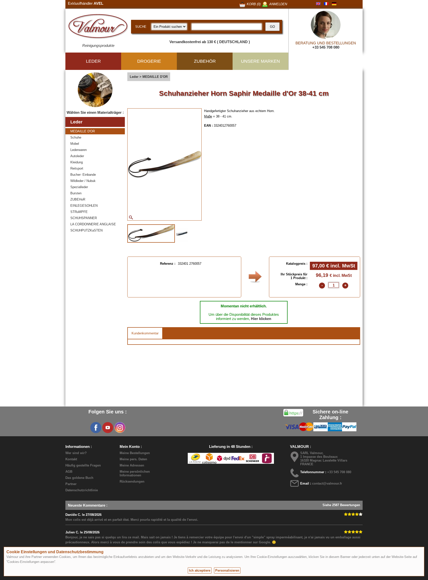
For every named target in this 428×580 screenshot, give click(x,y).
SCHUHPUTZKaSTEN (86, 230)
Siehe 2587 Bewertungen (341, 505)
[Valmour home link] (98, 27)
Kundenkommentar (145, 333)
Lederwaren (78, 150)
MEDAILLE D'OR (82, 131)
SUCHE (140, 27)
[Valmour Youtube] (108, 428)
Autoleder (77, 156)
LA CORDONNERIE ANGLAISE (93, 224)
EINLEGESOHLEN (84, 205)
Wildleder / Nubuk (83, 181)
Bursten (75, 193)
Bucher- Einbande (83, 174)
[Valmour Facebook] (96, 428)
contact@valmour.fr (327, 483)
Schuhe (75, 137)
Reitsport (76, 168)
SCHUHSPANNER (83, 218)
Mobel (74, 143)
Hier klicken (261, 319)
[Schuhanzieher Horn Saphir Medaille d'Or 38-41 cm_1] (151, 233)
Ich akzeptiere (199, 570)
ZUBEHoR (77, 199)
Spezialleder (79, 187)
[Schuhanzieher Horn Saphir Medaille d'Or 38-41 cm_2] (182, 233)
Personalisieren (227, 570)
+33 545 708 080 (325, 47)
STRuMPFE (79, 212)
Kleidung (76, 162)
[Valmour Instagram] (120, 428)
